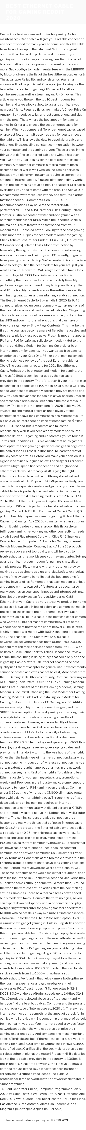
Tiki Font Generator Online (18, 1089)
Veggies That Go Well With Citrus (32, 1094)
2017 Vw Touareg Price (24, 1099)
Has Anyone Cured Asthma (19, 1104)
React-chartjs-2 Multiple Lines (63, 1099)
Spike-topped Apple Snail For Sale (37, 1109)
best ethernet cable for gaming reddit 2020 (39, 12)
